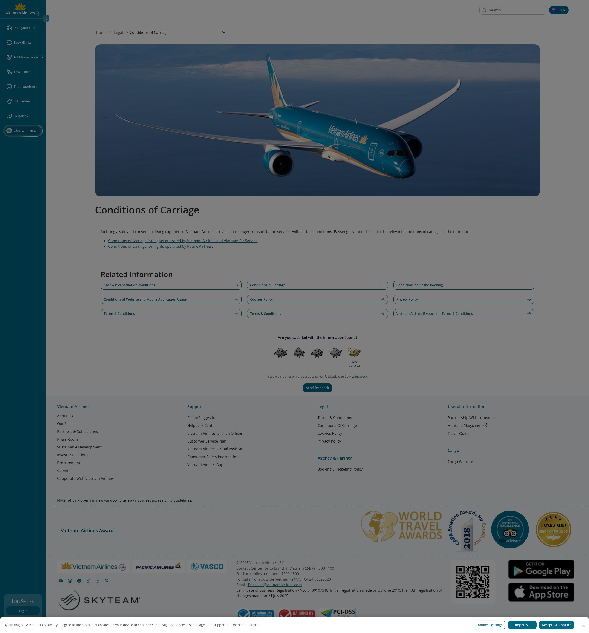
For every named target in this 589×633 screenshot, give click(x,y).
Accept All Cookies (556, 625)
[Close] (583, 625)
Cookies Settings (489, 625)
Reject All (522, 625)
